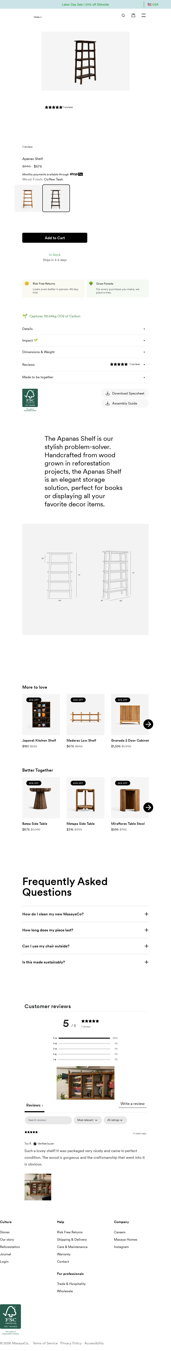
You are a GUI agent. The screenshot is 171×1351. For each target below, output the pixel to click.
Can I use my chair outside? (45, 946)
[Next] (148, 724)
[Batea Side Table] (41, 797)
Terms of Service (45, 1343)
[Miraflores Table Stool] (130, 797)
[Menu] (144, 15)
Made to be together (37, 377)
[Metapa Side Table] (85, 797)
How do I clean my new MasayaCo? (53, 914)
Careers (120, 1232)
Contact (63, 1262)
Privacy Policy (71, 1343)
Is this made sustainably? (43, 962)
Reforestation (10, 1247)
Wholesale (65, 1291)
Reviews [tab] (34, 1105)
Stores (5, 1232)
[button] (85, 1038)
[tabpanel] (85, 1159)
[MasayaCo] (51, 16)
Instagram (121, 1247)
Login (4, 1262)
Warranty (64, 1254)
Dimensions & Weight (38, 352)
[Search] (123, 15)
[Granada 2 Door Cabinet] (130, 714)
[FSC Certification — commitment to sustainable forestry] (44, 453)
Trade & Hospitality (71, 1284)
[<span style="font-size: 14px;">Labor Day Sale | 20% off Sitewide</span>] (85, 4)
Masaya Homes (125, 1240)
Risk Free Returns (70, 1232)
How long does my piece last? (47, 930)
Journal (5, 1254)
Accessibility (94, 1343)
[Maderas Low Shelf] (85, 714)
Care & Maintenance (72, 1247)
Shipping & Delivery (72, 1240)
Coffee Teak (56, 198)
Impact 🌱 (30, 340)
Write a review (132, 1103)
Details (27, 329)
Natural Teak (28, 198)
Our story (7, 1240)
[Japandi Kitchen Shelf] (41, 714)
